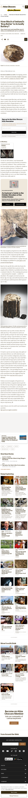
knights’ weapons (21, 76)
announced (22, 388)
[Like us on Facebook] (3, 751)
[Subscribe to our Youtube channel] (7, 751)
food (12, 449)
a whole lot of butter (14, 78)
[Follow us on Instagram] (16, 751)
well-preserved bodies (11, 76)
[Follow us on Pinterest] (20, 751)
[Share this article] (2, 39)
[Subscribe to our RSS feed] (24, 751)
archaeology (5, 449)
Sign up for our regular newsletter (9, 410)
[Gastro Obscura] (14, 10)
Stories (5, 14)
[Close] (26, 784)
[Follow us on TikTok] (12, 751)
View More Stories (5, 469)
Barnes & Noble (20, 204)
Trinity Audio (7, 71)
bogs (3, 446)
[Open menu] (26, 6)
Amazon (8, 204)
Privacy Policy (4, 136)
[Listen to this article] (8, 39)
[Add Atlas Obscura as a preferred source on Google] (25, 39)
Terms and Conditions (12, 136)
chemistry (9, 446)
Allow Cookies (14, 792)
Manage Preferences (14, 795)
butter (16, 446)
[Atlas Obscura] (8, 6)
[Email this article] (5, 39)
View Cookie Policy (9, 789)
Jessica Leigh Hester (6, 33)
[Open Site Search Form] (23, 6)
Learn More (14, 723)
